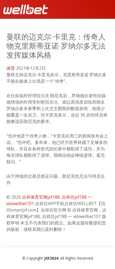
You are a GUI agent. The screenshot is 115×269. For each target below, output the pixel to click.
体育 (10, 68)
